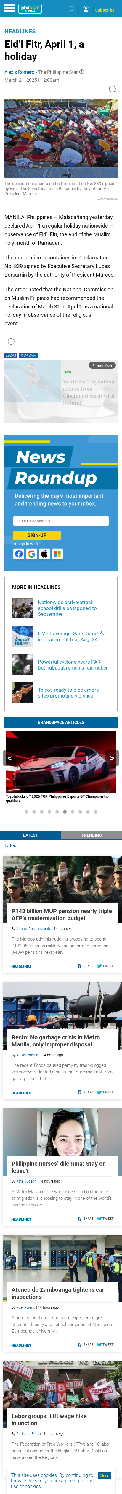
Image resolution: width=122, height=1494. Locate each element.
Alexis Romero (19, 72)
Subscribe (105, 10)
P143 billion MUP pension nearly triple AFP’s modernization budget (62, 914)
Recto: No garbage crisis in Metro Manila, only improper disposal (56, 1041)
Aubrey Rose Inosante (33, 929)
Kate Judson (26, 1181)
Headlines (20, 31)
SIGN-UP (37, 535)
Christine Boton (28, 1434)
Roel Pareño (25, 1307)
